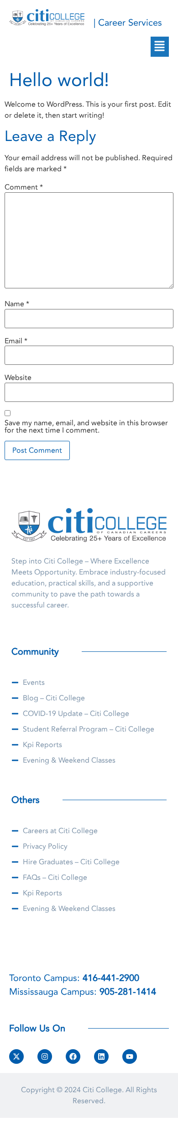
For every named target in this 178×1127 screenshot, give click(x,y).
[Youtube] (129, 1056)
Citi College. (103, 1090)
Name (17, 304)
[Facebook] (73, 1056)
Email (16, 341)
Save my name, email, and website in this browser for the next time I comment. (86, 426)
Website (18, 377)
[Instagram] (44, 1056)
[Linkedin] (101, 1056)
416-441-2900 (111, 978)
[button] (160, 47)
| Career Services (128, 22)
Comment (24, 187)
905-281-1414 (127, 992)
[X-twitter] (16, 1056)
